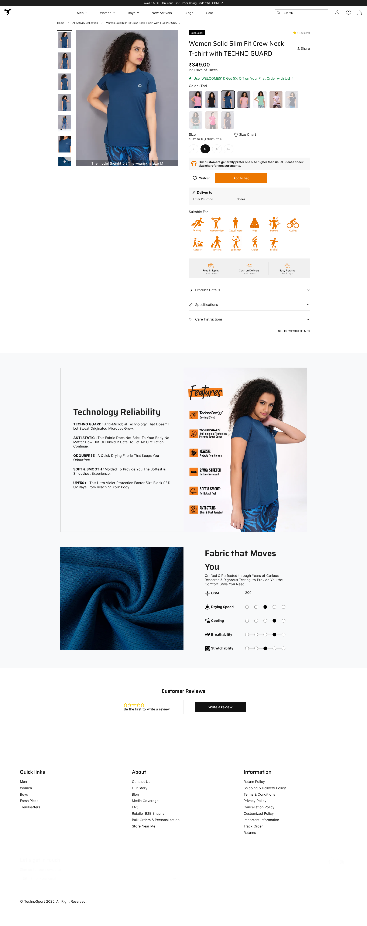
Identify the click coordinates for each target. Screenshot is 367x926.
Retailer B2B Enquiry (148, 813)
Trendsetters (30, 807)
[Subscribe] (174, 878)
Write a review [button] (220, 707)
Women (106, 13)
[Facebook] (329, 862)
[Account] (337, 12)
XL (228, 148)
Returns (250, 832)
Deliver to (204, 192)
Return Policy (254, 781)
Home (60, 22)
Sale (209, 13)
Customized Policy (259, 813)
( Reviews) (303, 32)
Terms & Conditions (259, 794)
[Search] (278, 13)
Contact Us (141, 781)
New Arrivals (162, 13)
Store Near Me (143, 826)
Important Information (261, 820)
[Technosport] (7, 13)
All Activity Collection (85, 22)
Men (80, 13)
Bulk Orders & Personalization (155, 820)
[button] (360, 12)
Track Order (253, 826)
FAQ (135, 807)
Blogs (189, 13)
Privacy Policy (255, 801)
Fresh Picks (29, 801)
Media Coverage (145, 801)
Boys (132, 13)
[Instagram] (342, 862)
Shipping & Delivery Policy (265, 788)
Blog (135, 794)
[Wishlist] (348, 12)
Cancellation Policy (259, 807)
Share (305, 48)
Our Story (139, 788)
